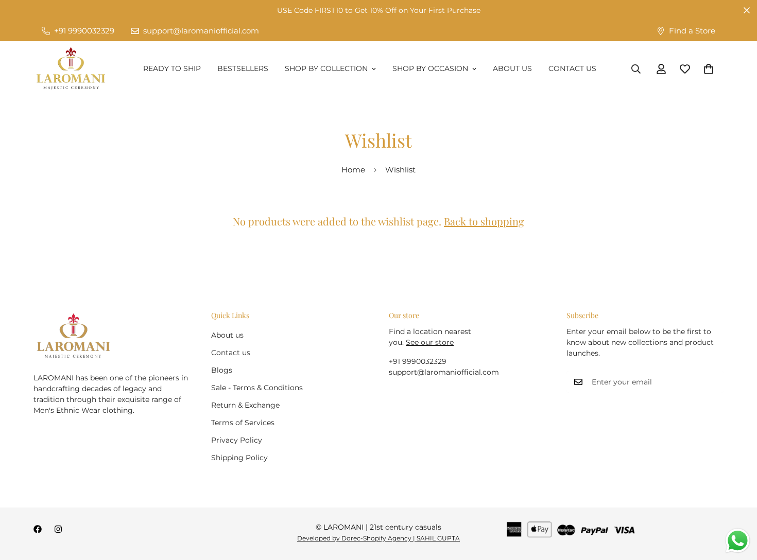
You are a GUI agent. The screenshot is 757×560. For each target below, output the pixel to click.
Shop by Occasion (430, 68)
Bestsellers (242, 68)
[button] (708, 69)
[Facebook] (37, 529)
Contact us (230, 352)
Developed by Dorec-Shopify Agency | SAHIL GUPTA (378, 538)
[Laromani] (70, 69)
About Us (512, 68)
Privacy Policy (236, 440)
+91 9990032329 (417, 361)
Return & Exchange (245, 405)
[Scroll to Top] (737, 504)
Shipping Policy (239, 457)
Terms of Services (242, 422)
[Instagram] (58, 529)
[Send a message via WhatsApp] (738, 541)
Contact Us (572, 68)
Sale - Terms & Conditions (257, 387)
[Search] (636, 69)
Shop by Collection (326, 68)
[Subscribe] (712, 382)
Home (353, 169)
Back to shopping (484, 221)
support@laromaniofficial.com (444, 372)
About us (227, 335)
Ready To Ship (172, 68)
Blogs (221, 370)
